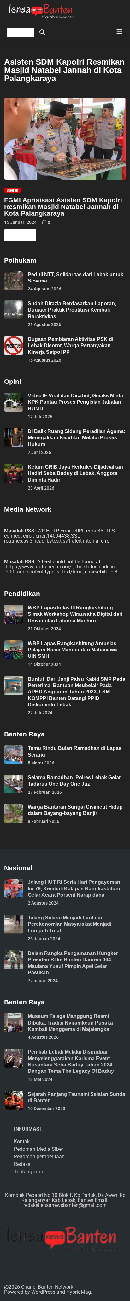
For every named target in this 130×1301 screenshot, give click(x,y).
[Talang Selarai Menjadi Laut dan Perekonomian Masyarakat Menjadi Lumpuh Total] (13, 917)
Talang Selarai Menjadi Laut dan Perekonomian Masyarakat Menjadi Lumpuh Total (69, 924)
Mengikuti (20, 32)
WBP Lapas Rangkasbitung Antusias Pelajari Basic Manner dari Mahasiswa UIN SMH (73, 650)
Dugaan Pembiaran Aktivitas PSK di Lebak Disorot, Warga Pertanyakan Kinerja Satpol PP (70, 345)
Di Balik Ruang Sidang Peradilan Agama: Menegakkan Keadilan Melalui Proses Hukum (76, 438)
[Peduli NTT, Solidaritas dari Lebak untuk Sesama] (13, 274)
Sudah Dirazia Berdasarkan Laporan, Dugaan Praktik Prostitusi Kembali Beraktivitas (72, 310)
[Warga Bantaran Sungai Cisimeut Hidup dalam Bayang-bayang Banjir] (13, 806)
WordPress (43, 1292)
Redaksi (23, 1164)
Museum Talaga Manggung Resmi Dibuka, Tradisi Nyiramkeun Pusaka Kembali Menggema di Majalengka (70, 1022)
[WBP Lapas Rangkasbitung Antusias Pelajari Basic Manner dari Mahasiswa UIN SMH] (13, 643)
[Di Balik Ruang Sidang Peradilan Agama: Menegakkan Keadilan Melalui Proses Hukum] (13, 431)
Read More (20, 236)
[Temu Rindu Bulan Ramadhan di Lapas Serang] (13, 748)
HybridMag (78, 1292)
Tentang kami (29, 1172)
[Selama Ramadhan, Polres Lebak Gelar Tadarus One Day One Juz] (13, 777)
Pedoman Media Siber (38, 1149)
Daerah (12, 190)
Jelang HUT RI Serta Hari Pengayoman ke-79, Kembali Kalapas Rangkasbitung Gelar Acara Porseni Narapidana (75, 888)
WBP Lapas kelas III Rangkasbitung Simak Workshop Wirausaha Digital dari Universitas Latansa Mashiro (75, 614)
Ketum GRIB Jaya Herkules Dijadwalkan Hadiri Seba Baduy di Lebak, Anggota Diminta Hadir (75, 473)
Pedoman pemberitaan (39, 1157)
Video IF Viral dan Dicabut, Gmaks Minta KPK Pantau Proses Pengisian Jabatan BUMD (75, 402)
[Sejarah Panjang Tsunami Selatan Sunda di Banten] (13, 1093)
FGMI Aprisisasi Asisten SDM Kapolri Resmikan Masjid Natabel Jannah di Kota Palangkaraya (63, 206)
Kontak (22, 1141)
